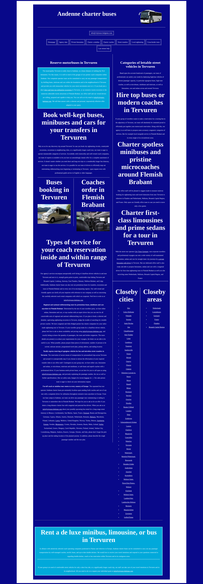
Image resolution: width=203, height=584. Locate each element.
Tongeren (128, 346)
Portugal (86, 413)
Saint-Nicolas (128, 323)
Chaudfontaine (128, 331)
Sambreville (129, 350)
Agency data (63, 42)
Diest (128, 415)
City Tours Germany (141, 251)
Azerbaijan (100, 421)
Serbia (101, 424)
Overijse (128, 399)
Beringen (129, 506)
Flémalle (128, 316)
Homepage (51, 42)
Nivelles (128, 403)
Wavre (129, 380)
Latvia (57, 421)
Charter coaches (108, 42)
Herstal (128, 357)
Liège (129, 338)
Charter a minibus (93, 42)
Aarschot (129, 472)
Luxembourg (156, 312)
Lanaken (128, 411)
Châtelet (128, 369)
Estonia (45, 424)
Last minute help (103, 48)
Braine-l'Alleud (128, 407)
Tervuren (129, 445)
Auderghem (129, 468)
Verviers (128, 396)
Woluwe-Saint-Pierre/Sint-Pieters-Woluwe (128, 483)
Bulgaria (93, 417)
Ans (128, 327)
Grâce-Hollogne (128, 312)
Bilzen (129, 388)
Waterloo (129, 441)
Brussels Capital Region (157, 327)
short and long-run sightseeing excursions (58, 90)
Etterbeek (128, 491)
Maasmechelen (128, 510)
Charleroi (128, 430)
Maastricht (128, 434)
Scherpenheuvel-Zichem (129, 422)
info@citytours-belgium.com (101, 33)
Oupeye (128, 361)
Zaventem (128, 514)
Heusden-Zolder (128, 464)
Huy (128, 308)
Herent (128, 449)
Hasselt (128, 384)
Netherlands (157, 308)
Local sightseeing (137, 42)
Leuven (128, 426)
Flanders (157, 323)
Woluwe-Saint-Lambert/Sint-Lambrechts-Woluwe (128, 498)
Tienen (128, 354)
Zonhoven (128, 418)
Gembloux (128, 342)
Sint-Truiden (128, 335)
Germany (157, 316)
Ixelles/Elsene (128, 517)
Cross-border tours (153, 42)
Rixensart (128, 392)
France (156, 319)
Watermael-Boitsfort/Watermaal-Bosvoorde (129, 456)
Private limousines (77, 42)
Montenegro (59, 424)
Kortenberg (128, 475)
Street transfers (123, 42)
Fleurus (128, 365)
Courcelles (128, 437)
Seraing (128, 319)
